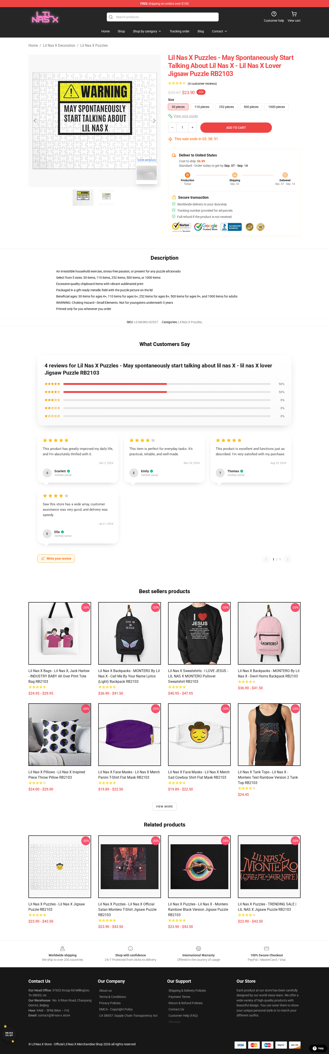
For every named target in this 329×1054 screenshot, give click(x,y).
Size (171, 99)
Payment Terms (179, 997)
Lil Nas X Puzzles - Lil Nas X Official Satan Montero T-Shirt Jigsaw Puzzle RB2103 (127, 909)
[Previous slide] (35, 120)
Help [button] (321, 1048)
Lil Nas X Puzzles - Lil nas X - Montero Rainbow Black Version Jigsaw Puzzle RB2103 (198, 909)
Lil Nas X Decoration (59, 45)
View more (164, 806)
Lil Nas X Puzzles (94, 45)
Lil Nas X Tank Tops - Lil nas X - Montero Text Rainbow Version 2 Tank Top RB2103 (268, 777)
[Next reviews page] (288, 559)
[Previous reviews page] (266, 559)
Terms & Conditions (112, 997)
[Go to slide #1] (83, 198)
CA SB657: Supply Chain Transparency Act (128, 1015)
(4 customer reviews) (202, 83)
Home (33, 45)
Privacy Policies (110, 1003)
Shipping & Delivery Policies (187, 990)
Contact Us (176, 1009)
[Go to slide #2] (106, 198)
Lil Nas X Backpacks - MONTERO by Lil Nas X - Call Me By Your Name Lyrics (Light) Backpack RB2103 (129, 676)
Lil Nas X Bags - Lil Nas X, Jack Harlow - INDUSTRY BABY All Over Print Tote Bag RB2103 (59, 676)
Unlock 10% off (9, 1034)
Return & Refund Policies (186, 1003)
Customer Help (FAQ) (183, 1015)
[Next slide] (154, 120)
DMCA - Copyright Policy (116, 1009)
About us (105, 990)
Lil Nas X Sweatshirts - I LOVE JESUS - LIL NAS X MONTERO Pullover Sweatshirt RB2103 (198, 676)
